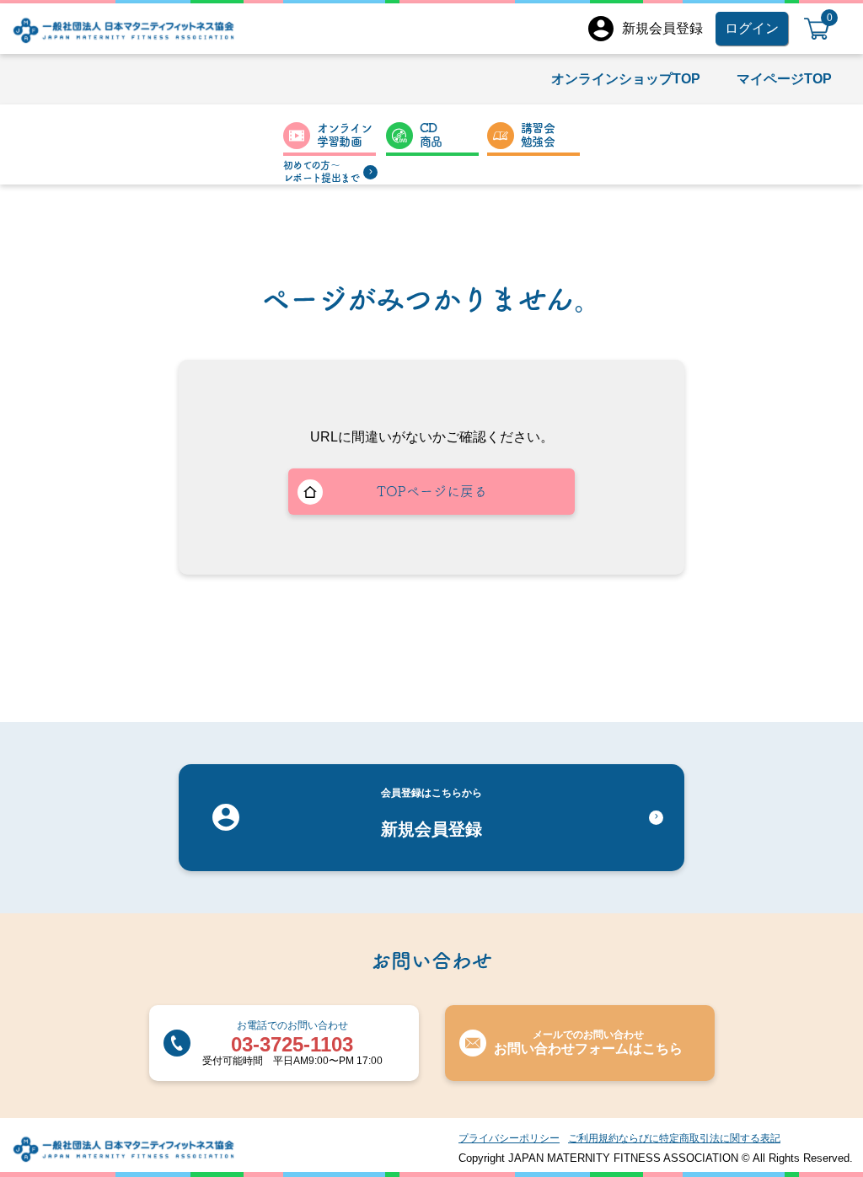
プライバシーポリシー (509, 1138)
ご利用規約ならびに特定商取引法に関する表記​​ (674, 1138)
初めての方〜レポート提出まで (321, 171)
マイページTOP (784, 79)
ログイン (752, 28)
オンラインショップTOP (625, 79)
